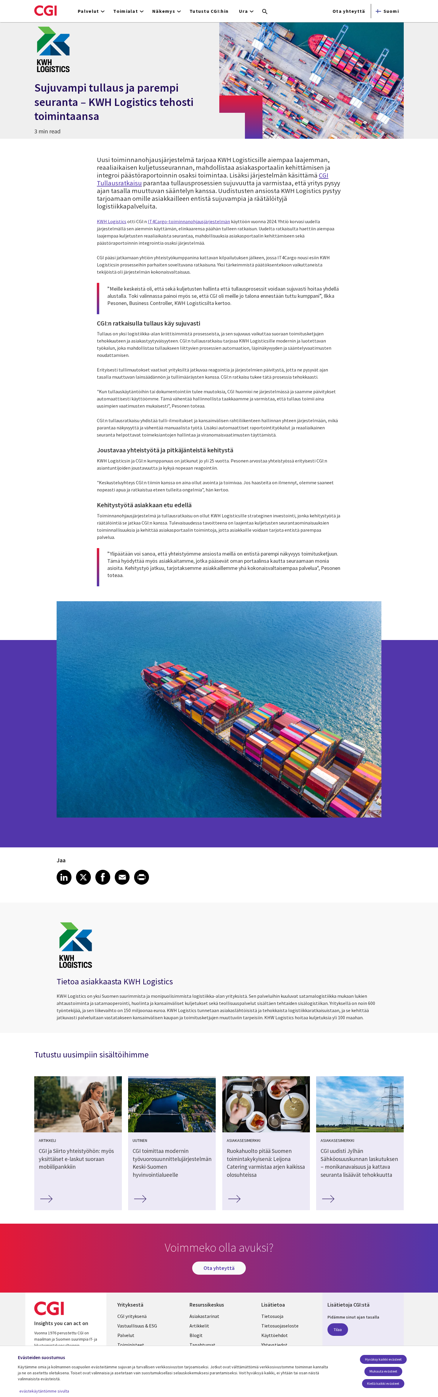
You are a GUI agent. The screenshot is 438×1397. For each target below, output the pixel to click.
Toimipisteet (130, 1345)
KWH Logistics (111, 221)
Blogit (196, 1335)
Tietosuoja (272, 1316)
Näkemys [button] (163, 11)
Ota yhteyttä (349, 11)
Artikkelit (199, 1326)
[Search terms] (264, 11)
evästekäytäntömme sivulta (44, 1391)
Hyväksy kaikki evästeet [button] (383, 1359)
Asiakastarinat (204, 1316)
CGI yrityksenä (132, 1316)
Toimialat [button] (125, 11)
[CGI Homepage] (45, 10)
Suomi (391, 11)
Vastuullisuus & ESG (137, 1326)
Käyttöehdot (274, 1335)
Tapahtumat (202, 1345)
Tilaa (338, 1329)
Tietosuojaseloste (280, 1326)
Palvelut (125, 1335)
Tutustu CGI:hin (209, 11)
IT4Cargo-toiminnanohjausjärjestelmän (189, 221)
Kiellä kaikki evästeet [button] (383, 1383)
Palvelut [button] (88, 11)
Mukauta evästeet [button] (383, 1371)
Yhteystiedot (274, 1345)
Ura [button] (243, 11)
